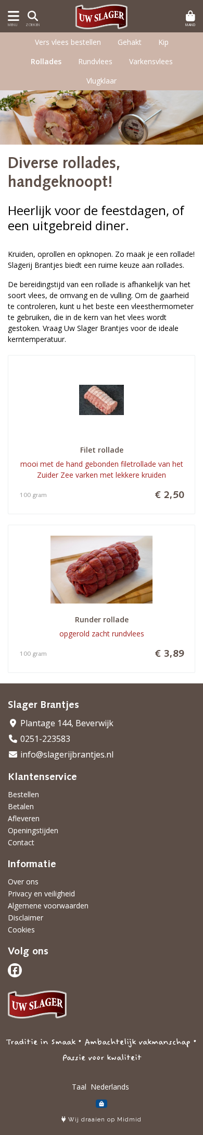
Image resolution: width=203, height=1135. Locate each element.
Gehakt (130, 42)
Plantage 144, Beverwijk (65, 723)
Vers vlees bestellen (68, 42)
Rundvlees (95, 61)
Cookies (21, 930)
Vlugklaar (101, 81)
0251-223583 (44, 738)
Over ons (23, 881)
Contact (21, 842)
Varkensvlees (151, 61)
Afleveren (24, 818)
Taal (79, 1087)
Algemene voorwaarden (48, 906)
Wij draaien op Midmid (104, 1119)
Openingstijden (33, 830)
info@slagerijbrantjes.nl (65, 754)
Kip (163, 42)
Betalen (21, 806)
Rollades (46, 61)
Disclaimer (25, 918)
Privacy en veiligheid (41, 893)
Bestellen (23, 794)
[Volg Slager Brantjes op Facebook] (15, 970)
